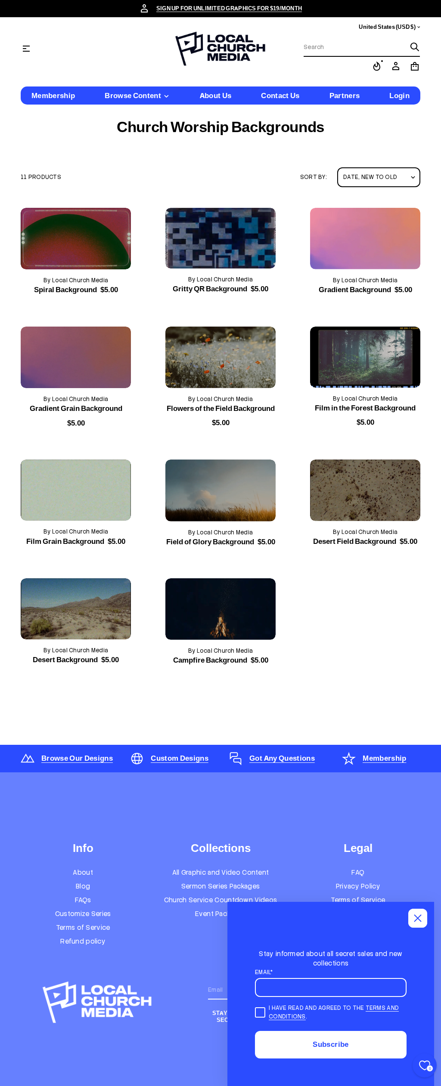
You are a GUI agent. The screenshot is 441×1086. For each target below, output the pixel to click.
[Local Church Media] (220, 48)
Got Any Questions (282, 758)
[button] (362, 47)
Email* (264, 972)
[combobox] (355, 47)
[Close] (417, 918)
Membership (384, 758)
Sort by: (313, 177)
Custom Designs (179, 758)
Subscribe (330, 1044)
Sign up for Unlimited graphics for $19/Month (229, 8)
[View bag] (414, 66)
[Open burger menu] (26, 48)
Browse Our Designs (77, 758)
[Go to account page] (395, 66)
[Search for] (415, 47)
